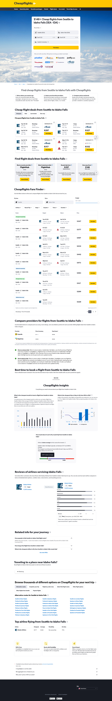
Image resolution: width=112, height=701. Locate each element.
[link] (24, 179)
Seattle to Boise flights (21, 598)
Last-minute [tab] (33, 113)
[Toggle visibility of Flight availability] (73, 424)
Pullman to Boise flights (21, 608)
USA (20, 84)
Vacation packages (36, 9)
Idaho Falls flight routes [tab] (63, 586)
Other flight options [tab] (78, 586)
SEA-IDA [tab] (56, 378)
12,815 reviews (27, 489)
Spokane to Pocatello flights (77, 612)
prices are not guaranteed (47, 664)
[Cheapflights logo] (23, 3)
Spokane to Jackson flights (77, 605)
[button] (59, 23)
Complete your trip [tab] (34, 586)
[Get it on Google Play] (52, 698)
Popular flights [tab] (37, 590)
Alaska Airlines (27, 484)
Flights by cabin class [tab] (48, 586)
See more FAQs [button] (44, 552)
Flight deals (53, 9)
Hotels (46, 9)
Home (16, 9)
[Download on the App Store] (59, 698)
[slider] (98, 203)
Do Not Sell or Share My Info (50, 694)
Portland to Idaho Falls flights (50, 603)
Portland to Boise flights (21, 601)
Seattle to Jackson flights (21, 603)
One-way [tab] (42, 113)
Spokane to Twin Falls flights (50, 615)
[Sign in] (80, 9)
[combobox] (37, 27)
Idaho (24, 84)
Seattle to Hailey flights (76, 603)
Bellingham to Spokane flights (78, 608)
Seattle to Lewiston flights (77, 598)
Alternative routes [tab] (21, 586)
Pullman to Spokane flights (22, 615)
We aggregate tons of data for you (25, 672)
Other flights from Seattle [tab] (23, 590)
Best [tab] (26, 113)
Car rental (62, 9)
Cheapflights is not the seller (24, 669)
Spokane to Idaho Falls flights (50, 605)
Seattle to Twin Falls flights (50, 610)
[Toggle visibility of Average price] (83, 424)
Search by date (24, 9)
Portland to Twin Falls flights (22, 610)
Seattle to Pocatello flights (49, 612)
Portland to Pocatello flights (77, 610)
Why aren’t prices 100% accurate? (25, 674)
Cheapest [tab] (18, 113)
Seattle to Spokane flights (49, 598)
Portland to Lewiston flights (22, 612)
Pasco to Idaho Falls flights (49, 608)
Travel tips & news (72, 9)
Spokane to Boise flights (76, 601)
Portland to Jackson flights (22, 605)
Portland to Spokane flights (50, 601)
